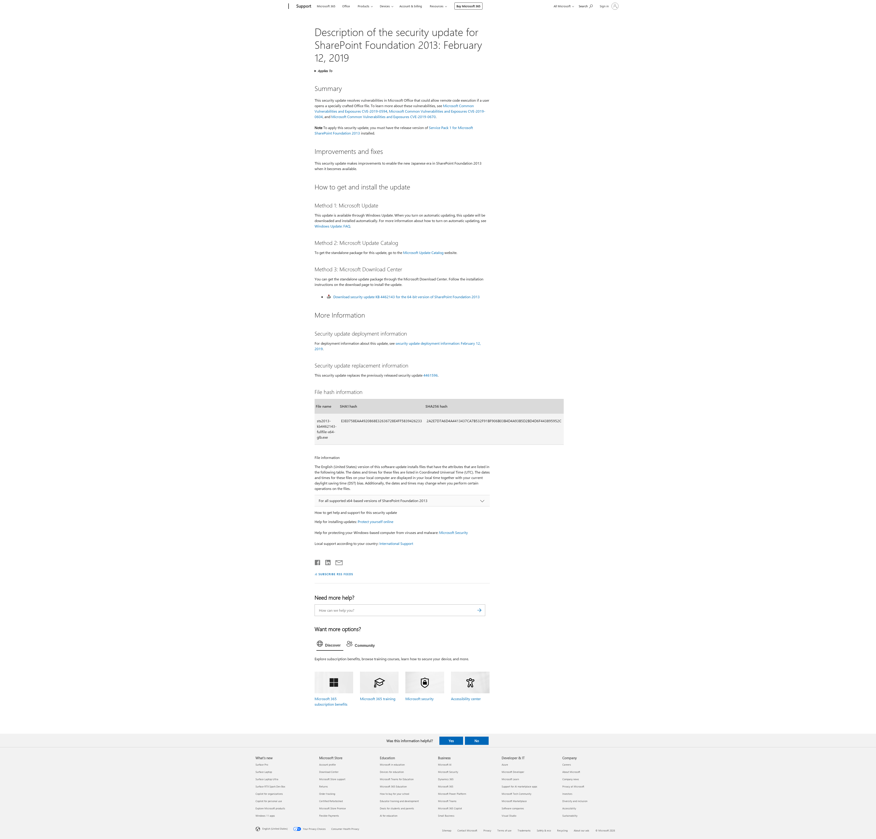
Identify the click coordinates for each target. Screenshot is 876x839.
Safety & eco (544, 830)
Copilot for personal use (269, 801)
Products (363, 6)
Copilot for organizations (269, 793)
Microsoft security (419, 698)
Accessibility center (466, 698)
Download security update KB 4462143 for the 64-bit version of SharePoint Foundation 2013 (406, 296)
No (476, 740)
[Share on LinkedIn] (326, 561)
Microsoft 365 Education (393, 786)
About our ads (581, 830)
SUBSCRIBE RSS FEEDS (335, 574)
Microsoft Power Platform (452, 793)
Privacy (487, 830)
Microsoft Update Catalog (423, 252)
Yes (451, 740)
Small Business (446, 815)
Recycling (562, 830)
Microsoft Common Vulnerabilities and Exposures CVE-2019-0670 (383, 116)
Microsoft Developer (513, 772)
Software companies (513, 808)
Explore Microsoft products (270, 808)
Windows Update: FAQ (332, 226)
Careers (566, 764)
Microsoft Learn (510, 779)
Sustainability (569, 815)
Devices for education (392, 772)
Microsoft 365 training (377, 698)
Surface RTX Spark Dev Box (270, 786)
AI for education (388, 815)
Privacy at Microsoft (573, 786)
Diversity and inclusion (574, 801)
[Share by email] (337, 561)
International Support (396, 543)
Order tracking (327, 793)
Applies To (325, 71)
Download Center (329, 772)
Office (346, 6)
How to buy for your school (394, 793)
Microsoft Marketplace (514, 801)
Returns (323, 786)
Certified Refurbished (331, 801)
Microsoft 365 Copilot (450, 808)
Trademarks (524, 830)
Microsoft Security (453, 532)
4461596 (430, 375)
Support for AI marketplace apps (519, 786)
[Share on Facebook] (318, 561)
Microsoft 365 (326, 6)
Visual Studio (509, 815)
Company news (570, 779)
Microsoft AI (444, 764)
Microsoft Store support (332, 779)
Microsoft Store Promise (332, 808)
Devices (385, 6)
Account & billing (410, 6)
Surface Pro (262, 764)
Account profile (327, 764)
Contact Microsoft (467, 830)
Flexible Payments (329, 815)
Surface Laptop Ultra (267, 779)
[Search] (479, 610)
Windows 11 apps (265, 815)
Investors (567, 793)
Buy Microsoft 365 (468, 6)
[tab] (329, 645)
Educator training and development (399, 801)
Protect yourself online (375, 521)
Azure (505, 764)
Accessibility (569, 808)
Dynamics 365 (446, 779)
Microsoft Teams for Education (397, 779)
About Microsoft (571, 772)
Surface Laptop (264, 772)
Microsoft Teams (447, 801)
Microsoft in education (392, 764)
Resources (436, 6)
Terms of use (504, 830)
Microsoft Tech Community (516, 793)
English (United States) (275, 828)
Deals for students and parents (397, 808)
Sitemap (446, 830)
